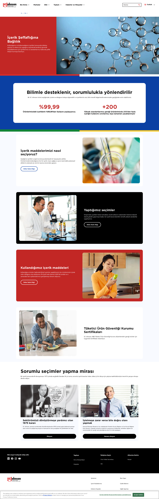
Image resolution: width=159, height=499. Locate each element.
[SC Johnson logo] (14, 479)
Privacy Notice (47, 495)
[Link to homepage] (9, 5)
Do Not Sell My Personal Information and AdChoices (115, 495)
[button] (149, 5)
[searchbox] (130, 5)
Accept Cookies (138, 495)
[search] (139, 5)
